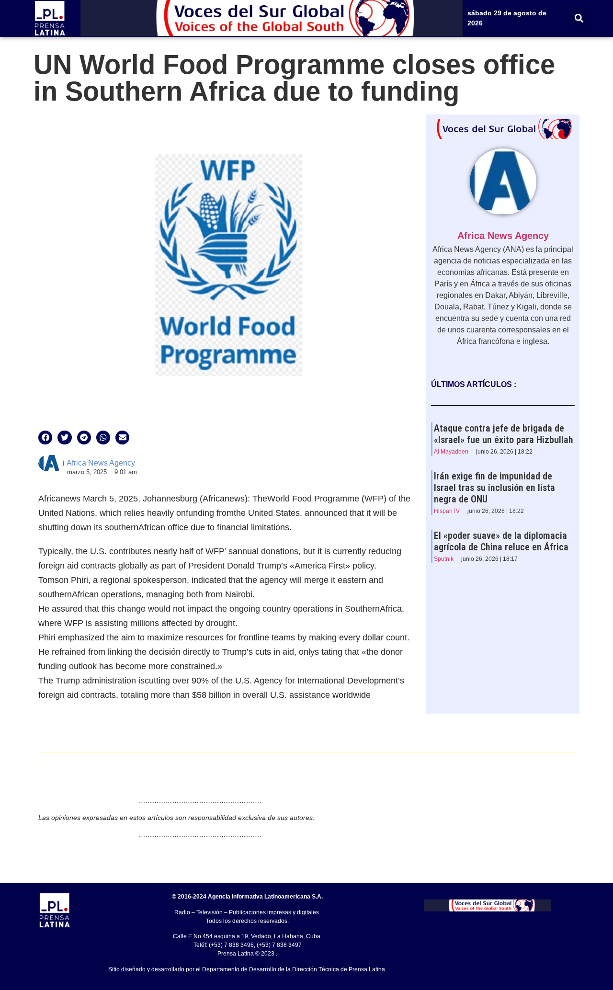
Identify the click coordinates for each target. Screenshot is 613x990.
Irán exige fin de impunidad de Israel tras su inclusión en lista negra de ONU (494, 487)
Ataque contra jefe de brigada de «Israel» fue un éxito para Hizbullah (503, 433)
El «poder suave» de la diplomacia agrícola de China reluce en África (501, 541)
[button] (579, 18)
